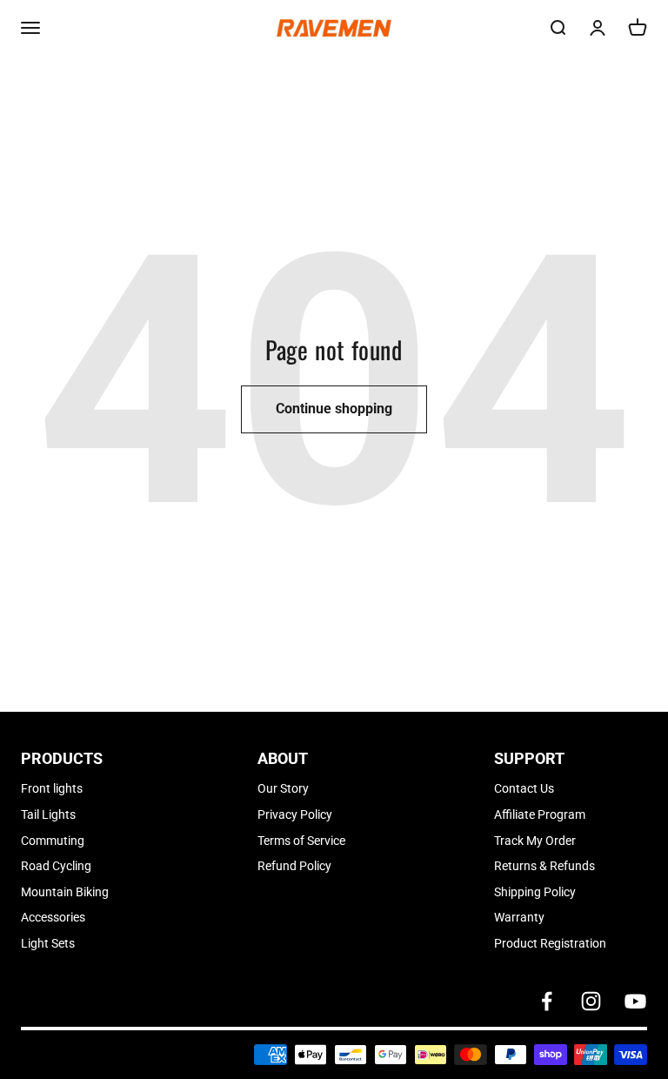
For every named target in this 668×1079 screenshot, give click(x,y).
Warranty (519, 917)
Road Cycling (56, 866)
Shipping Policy (535, 892)
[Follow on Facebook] (546, 1001)
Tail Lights (48, 814)
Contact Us (524, 788)
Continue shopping (334, 408)
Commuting (52, 841)
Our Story (283, 788)
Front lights (52, 788)
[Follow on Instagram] (591, 1001)
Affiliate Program (539, 814)
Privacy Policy (294, 814)
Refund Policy (294, 866)
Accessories (53, 917)
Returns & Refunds (544, 866)
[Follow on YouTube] (635, 1001)
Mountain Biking (65, 892)
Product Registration (550, 943)
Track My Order (535, 841)
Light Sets (48, 943)
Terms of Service (301, 841)
